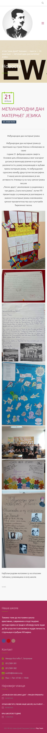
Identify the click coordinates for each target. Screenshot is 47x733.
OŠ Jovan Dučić (9, 122)
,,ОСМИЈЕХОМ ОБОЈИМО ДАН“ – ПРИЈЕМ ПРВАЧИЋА (22, 695)
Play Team (39, 728)
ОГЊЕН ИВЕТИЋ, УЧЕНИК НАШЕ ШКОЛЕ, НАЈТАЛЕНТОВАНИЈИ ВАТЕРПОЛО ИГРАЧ (23, 704)
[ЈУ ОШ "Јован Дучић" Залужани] (17, 23)
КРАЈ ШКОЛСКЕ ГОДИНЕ (11, 714)
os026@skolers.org (13, 673)
